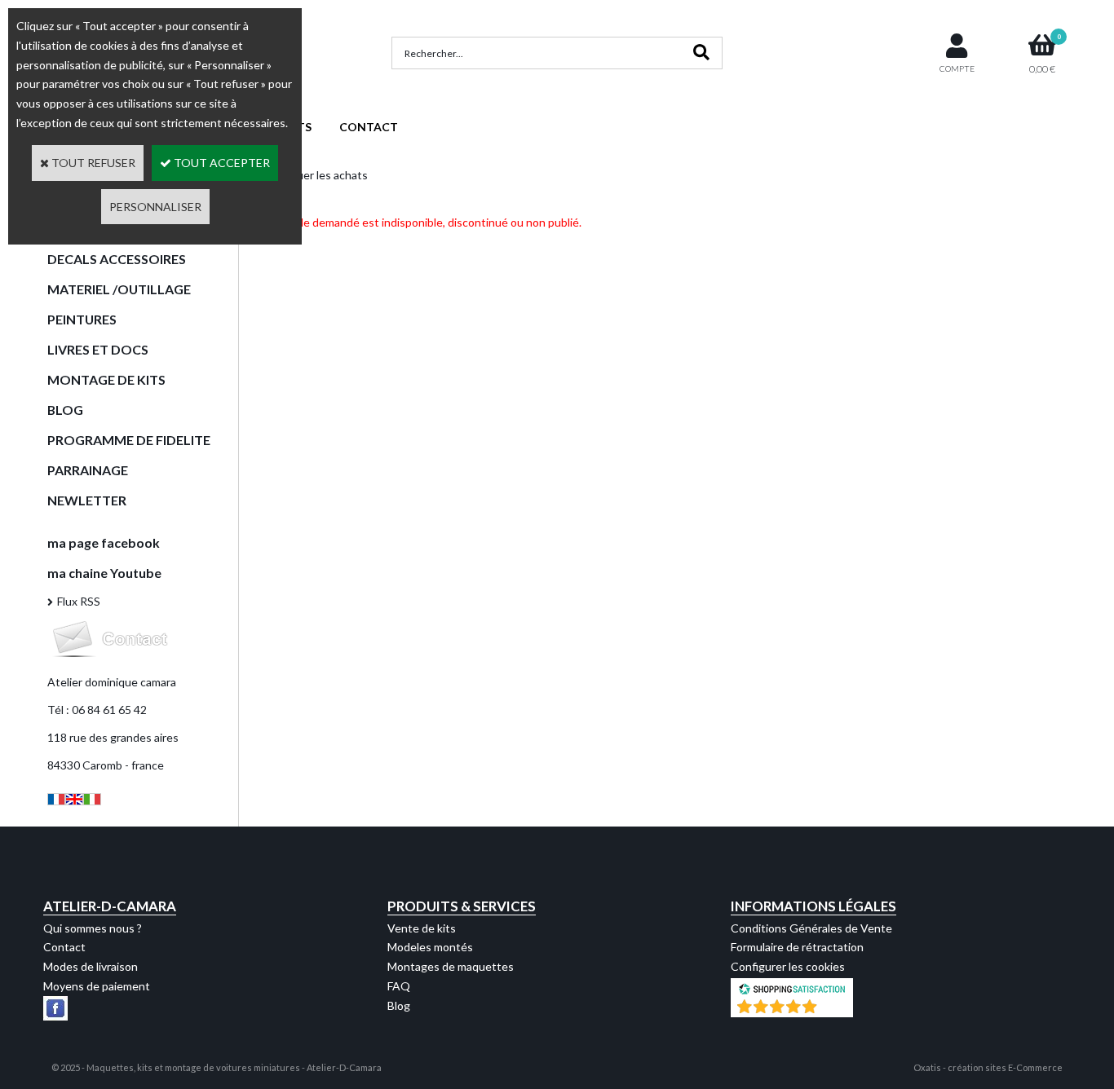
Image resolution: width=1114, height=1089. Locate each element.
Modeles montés (430, 947)
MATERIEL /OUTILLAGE (119, 289)
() (834, 1009)
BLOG (65, 409)
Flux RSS (78, 601)
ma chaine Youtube (104, 572)
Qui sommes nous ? (92, 928)
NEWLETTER (86, 500)
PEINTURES (82, 319)
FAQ (398, 986)
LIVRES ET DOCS (97, 349)
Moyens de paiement (96, 986)
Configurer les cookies (788, 966)
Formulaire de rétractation (797, 947)
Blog (398, 1005)
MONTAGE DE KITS (106, 379)
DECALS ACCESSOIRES (116, 259)
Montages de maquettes (450, 966)
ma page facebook (103, 542)
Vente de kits (421, 928)
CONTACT (368, 127)
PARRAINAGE (87, 470)
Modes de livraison (90, 966)
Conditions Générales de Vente (811, 928)
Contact (64, 947)
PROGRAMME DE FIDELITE (128, 440)
